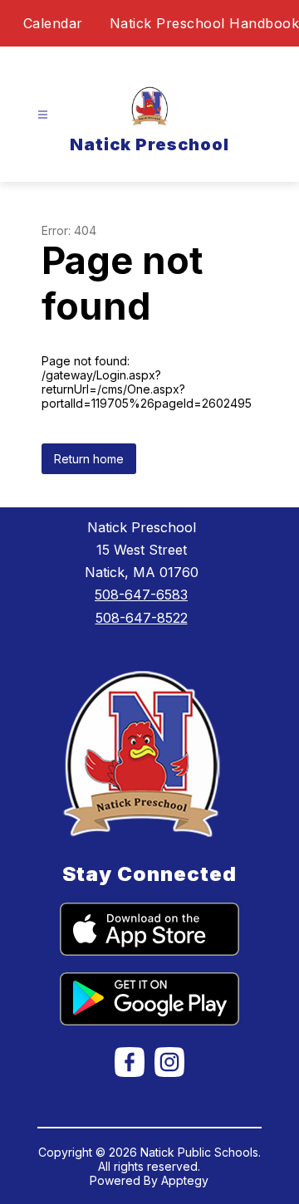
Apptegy (184, 1180)
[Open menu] (42, 115)
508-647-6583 (141, 594)
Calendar (53, 23)
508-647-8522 (142, 617)
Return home (89, 459)
